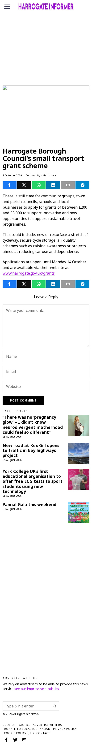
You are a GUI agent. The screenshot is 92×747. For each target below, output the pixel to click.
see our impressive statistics (36, 688)
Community (32, 175)
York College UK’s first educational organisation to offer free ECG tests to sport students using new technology (33, 481)
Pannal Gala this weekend (29, 504)
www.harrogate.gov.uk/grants (29, 273)
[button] (54, 706)
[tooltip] (10, 185)
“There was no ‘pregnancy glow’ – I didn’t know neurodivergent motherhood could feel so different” (33, 424)
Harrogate (49, 175)
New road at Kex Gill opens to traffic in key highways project (31, 450)
